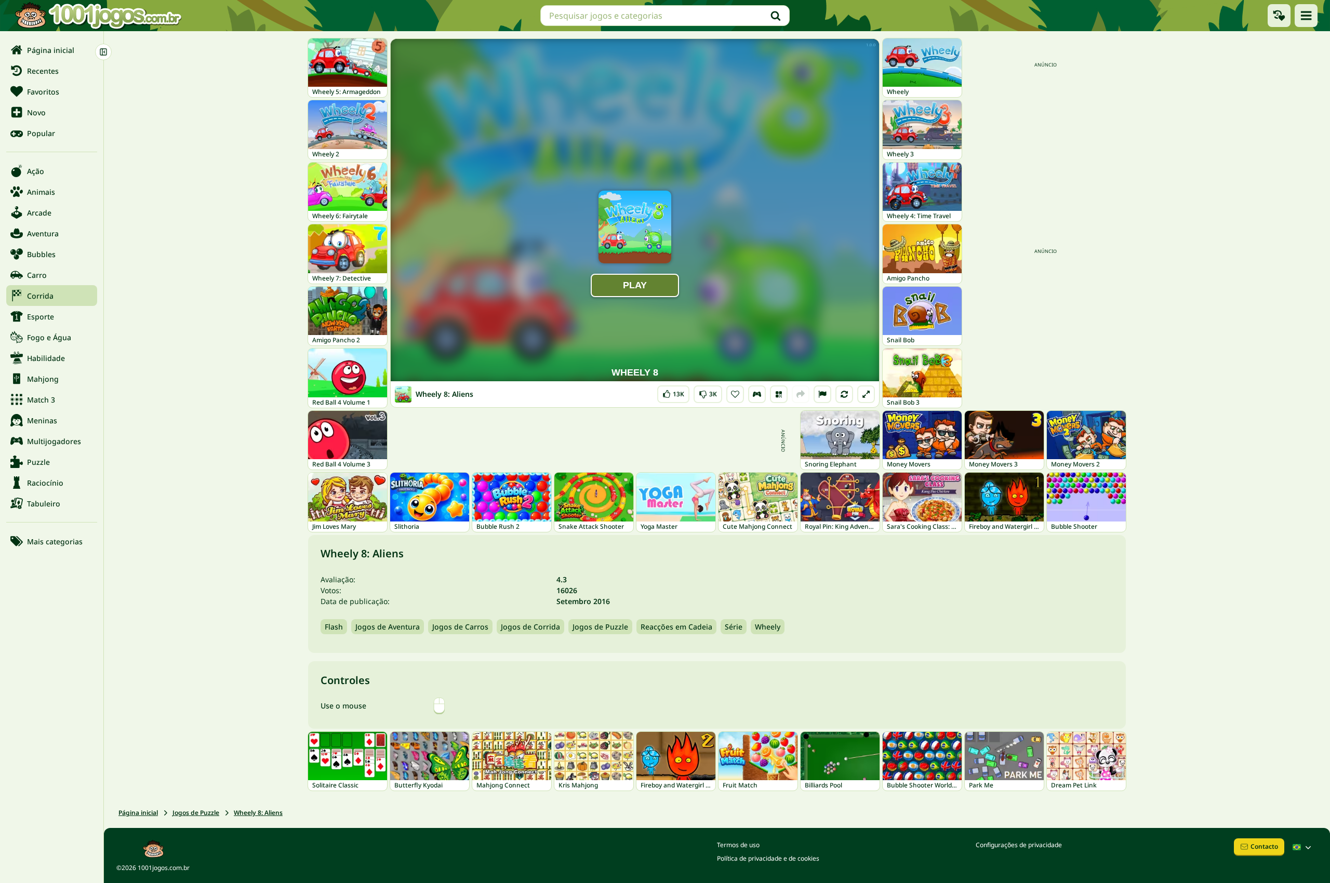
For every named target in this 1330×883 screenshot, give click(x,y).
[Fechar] (103, 52)
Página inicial (138, 812)
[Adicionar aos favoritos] (735, 394)
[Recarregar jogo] (844, 394)
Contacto (1264, 846)
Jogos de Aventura (387, 627)
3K (708, 391)
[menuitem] (51, 49)
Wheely (767, 627)
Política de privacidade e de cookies (768, 858)
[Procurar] (775, 15)
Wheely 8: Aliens (258, 812)
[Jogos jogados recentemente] (1279, 15)
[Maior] (866, 394)
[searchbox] (665, 15)
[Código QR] (779, 394)
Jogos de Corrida (530, 627)
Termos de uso (738, 844)
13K (674, 391)
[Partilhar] (800, 394)
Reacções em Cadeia (676, 627)
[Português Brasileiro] (1303, 847)
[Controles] (757, 394)
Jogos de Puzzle (600, 627)
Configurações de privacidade (1019, 844)
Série (733, 627)
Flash (334, 627)
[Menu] (1306, 15)
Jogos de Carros (460, 627)
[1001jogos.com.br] (97, 15)
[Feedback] (822, 394)
